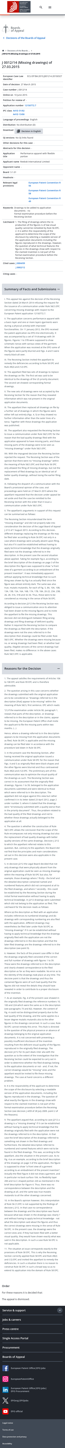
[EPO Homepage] (19, 7)
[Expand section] (60, 1310)
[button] (32, 289)
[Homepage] (3, 51)
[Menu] (50, 7)
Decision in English (31, 131)
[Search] (41, 7)
